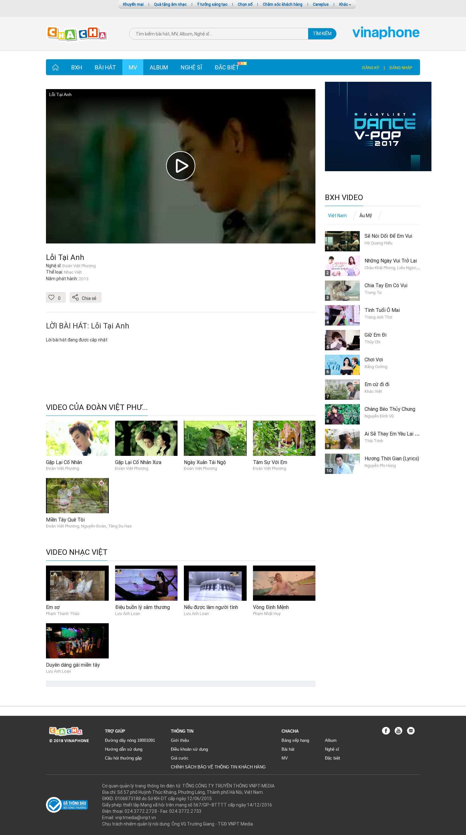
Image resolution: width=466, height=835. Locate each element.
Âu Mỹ (365, 215)
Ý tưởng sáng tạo (212, 4)
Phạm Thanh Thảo (63, 613)
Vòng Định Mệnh (271, 607)
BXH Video (344, 197)
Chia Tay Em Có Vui (386, 285)
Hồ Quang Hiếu (378, 243)
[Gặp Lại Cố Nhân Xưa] (146, 438)
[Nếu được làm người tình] (215, 583)
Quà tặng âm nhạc (170, 4)
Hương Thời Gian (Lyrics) (392, 458)
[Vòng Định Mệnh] (284, 583)
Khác (344, 4)
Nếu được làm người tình (211, 607)
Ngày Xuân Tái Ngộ (205, 462)
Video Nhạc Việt (76, 552)
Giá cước (180, 758)
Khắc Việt (373, 391)
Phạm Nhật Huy (267, 613)
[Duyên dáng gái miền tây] (77, 640)
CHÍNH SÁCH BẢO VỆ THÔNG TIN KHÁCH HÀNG (218, 767)
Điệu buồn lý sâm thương (142, 607)
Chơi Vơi (374, 359)
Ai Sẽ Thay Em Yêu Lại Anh (394, 433)
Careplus (321, 4)
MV (133, 67)
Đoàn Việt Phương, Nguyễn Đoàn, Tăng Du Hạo (89, 526)
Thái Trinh (374, 440)
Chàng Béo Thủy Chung (390, 409)
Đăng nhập (401, 67)
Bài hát (105, 67)
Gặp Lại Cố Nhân (64, 462)
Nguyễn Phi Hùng (380, 465)
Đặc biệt (227, 67)
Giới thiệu (180, 740)
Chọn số (245, 4)
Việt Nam (337, 215)
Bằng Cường (376, 366)
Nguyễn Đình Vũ (379, 416)
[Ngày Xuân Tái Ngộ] (215, 438)
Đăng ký (370, 67)
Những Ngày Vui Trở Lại (391, 260)
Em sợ (53, 607)
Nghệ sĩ (191, 67)
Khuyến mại (133, 4)
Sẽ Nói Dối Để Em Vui (388, 236)
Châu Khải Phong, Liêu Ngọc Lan (394, 267)
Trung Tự (373, 292)
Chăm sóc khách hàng (282, 4)
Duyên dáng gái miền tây (73, 665)
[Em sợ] (77, 583)
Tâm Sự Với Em (270, 462)
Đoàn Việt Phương (62, 468)
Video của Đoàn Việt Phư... (97, 407)
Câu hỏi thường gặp (123, 758)
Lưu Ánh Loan (127, 613)
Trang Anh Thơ (378, 317)
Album (159, 67)
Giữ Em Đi (375, 335)
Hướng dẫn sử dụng (123, 749)
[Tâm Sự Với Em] (284, 438)
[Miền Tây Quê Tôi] (77, 495)
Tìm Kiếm (322, 33)
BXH (76, 67)
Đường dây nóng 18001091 (130, 740)
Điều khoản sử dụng (189, 749)
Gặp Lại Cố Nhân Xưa (138, 462)
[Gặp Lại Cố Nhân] (77, 438)
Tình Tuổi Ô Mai (382, 310)
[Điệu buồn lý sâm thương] (146, 583)
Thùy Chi (372, 342)
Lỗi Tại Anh (65, 257)
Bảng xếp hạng (295, 740)
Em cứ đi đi (377, 384)
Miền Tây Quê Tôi (65, 519)
